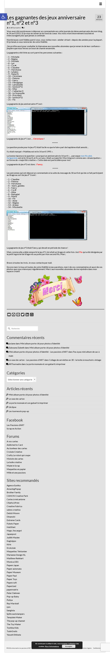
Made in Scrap (13, 465)
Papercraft (12, 582)
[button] (3, 16)
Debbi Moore (13, 513)
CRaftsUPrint (13, 502)
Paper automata (14, 568)
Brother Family (14, 492)
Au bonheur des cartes (17, 448)
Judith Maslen (13, 537)
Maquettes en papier (16, 469)
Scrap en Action (14, 428)
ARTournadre (15, 28)
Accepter (68, 646)
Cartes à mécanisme (16, 499)
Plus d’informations (52, 646)
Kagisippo (11, 541)
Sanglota (11, 610)
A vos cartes (12, 441)
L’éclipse (12, 407)
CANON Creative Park (17, 496)
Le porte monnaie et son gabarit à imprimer (45, 364)
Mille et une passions (16, 472)
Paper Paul (12, 575)
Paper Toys (12, 579)
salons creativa (13, 509)
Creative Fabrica (14, 506)
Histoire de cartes (15, 458)
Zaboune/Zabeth (16, 347)
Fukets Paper (13, 523)
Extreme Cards (13, 520)
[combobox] (21, 379)
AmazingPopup (14, 489)
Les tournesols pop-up (19, 411)
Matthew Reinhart (15, 558)
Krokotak (11, 548)
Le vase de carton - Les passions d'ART (26, 360)
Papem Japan (13, 565)
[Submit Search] (9, 328)
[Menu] (100, 4)
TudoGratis (12, 631)
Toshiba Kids (13, 627)
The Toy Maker (14, 624)
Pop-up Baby (13, 596)
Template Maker (14, 617)
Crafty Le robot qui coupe (18, 455)
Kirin (9, 544)
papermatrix (12, 589)
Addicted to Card (15, 445)
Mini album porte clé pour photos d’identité (40, 343)
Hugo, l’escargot (14, 530)
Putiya (10, 600)
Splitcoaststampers (16, 614)
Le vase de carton (17, 398)
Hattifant (11, 527)
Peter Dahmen (13, 593)
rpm (8, 607)
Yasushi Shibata (14, 634)
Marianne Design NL (16, 555)
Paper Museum (14, 572)
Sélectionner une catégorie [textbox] (20, 379)
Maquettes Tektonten (17, 551)
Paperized (11, 586)
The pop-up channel (16, 620)
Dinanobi (11, 516)
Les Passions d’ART (15, 425)
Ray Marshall (13, 603)
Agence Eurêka (14, 485)
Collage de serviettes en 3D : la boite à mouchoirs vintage (75, 360)
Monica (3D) (12, 561)
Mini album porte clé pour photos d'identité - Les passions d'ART (38, 351)
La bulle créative (14, 462)
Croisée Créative (14, 451)
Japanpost (11, 534)
